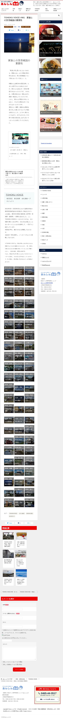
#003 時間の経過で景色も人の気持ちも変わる (29, 268)
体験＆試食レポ (28, 9)
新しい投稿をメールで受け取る (12, 664)
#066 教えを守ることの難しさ (29, 492)
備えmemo (47, 9)
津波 (19, 26)
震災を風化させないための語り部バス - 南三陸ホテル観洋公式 (14, 173)
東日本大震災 (30, 513)
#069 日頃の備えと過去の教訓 (29, 502)
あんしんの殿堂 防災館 (47, 283)
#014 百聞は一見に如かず (18, 314)
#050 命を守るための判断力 (18, 439)
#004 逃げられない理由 (8, 281)
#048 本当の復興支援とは (29, 429)
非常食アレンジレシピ (46, 130)
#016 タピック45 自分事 (8, 324)
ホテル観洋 (21, 513)
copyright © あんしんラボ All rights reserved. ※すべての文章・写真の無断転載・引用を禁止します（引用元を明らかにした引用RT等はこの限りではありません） (31, 710)
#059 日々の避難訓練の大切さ (18, 471)
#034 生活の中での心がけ (8, 387)
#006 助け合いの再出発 (29, 281)
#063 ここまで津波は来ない (29, 481)
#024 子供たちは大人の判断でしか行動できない (29, 343)
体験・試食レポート (47, 202)
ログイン (44, 253)
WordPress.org (46, 265)
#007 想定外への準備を (8, 291)
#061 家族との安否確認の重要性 (8, 481)
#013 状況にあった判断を (8, 314)
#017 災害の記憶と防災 (18, 324)
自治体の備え (45, 232)
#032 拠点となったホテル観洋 (18, 376)
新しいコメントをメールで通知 (12, 662)
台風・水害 (45, 209)
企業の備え (45, 198)
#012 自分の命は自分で (29, 303)
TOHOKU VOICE (37, 9)
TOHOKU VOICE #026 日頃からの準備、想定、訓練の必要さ (8, 544)
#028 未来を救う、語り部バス (8, 366)
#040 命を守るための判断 (8, 408)
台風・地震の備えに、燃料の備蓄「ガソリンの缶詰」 (20, 544)
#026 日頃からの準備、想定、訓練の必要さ (18, 353)
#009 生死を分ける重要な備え (29, 291)
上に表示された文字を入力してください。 (14, 638)
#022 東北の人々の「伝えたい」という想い (8, 343)
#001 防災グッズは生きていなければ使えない (8, 268)
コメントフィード (46, 261)
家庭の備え (45, 217)
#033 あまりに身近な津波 (29, 376)
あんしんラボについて (5, 9)
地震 (15, 26)
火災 (43, 228)
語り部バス (12, 516)
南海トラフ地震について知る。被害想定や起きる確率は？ (20, 581)
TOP (7, 679)
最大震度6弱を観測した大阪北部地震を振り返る (8, 561)
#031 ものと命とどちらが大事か (8, 376)
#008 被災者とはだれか (18, 291)
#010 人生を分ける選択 (8, 303)
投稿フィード (45, 257)
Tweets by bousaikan (46, 143)
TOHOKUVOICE (13, 513)
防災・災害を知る (26, 26)
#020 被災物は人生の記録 (18, 335)
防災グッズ (20, 9)
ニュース (44, 194)
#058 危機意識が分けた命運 (8, 471)
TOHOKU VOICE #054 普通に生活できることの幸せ (8, 581)
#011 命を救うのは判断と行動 (18, 303)
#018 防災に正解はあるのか (29, 324)
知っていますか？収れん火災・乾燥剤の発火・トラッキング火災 (20, 562)
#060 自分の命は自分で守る (29, 471)
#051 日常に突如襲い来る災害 (29, 439)
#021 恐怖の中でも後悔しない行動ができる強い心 (29, 332)
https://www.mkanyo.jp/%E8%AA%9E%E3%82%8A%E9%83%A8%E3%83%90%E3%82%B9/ (27, 177)
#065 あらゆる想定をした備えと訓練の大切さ (18, 489)
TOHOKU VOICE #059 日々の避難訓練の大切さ (10, 591)
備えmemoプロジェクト (47, 112)
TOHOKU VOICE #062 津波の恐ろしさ (29, 591)
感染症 (44, 221)
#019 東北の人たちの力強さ (8, 335)
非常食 (14, 9)
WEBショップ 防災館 (57, 9)
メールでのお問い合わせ (48, 699)
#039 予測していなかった (29, 397)
